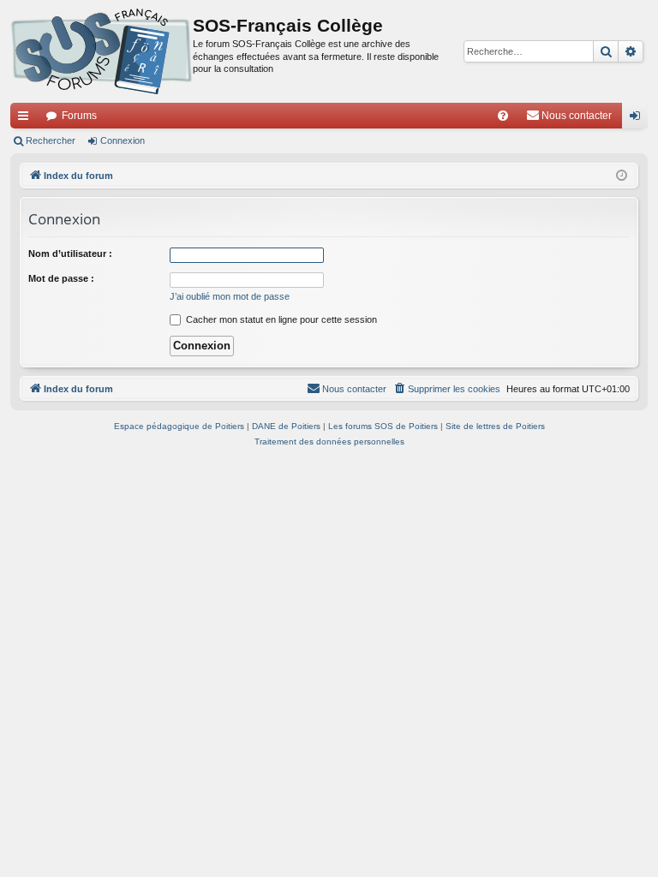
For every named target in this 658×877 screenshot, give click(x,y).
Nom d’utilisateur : (70, 253)
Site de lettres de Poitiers (495, 426)
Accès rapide (26, 119)
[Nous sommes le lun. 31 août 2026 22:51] (621, 176)
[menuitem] (503, 115)
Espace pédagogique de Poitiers (179, 426)
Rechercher (50, 140)
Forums (79, 116)
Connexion (122, 140)
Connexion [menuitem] (638, 119)
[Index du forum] (101, 51)
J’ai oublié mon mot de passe (230, 296)
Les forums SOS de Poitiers (383, 426)
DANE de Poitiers (286, 426)
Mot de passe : (61, 278)
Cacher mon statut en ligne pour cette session (280, 319)
